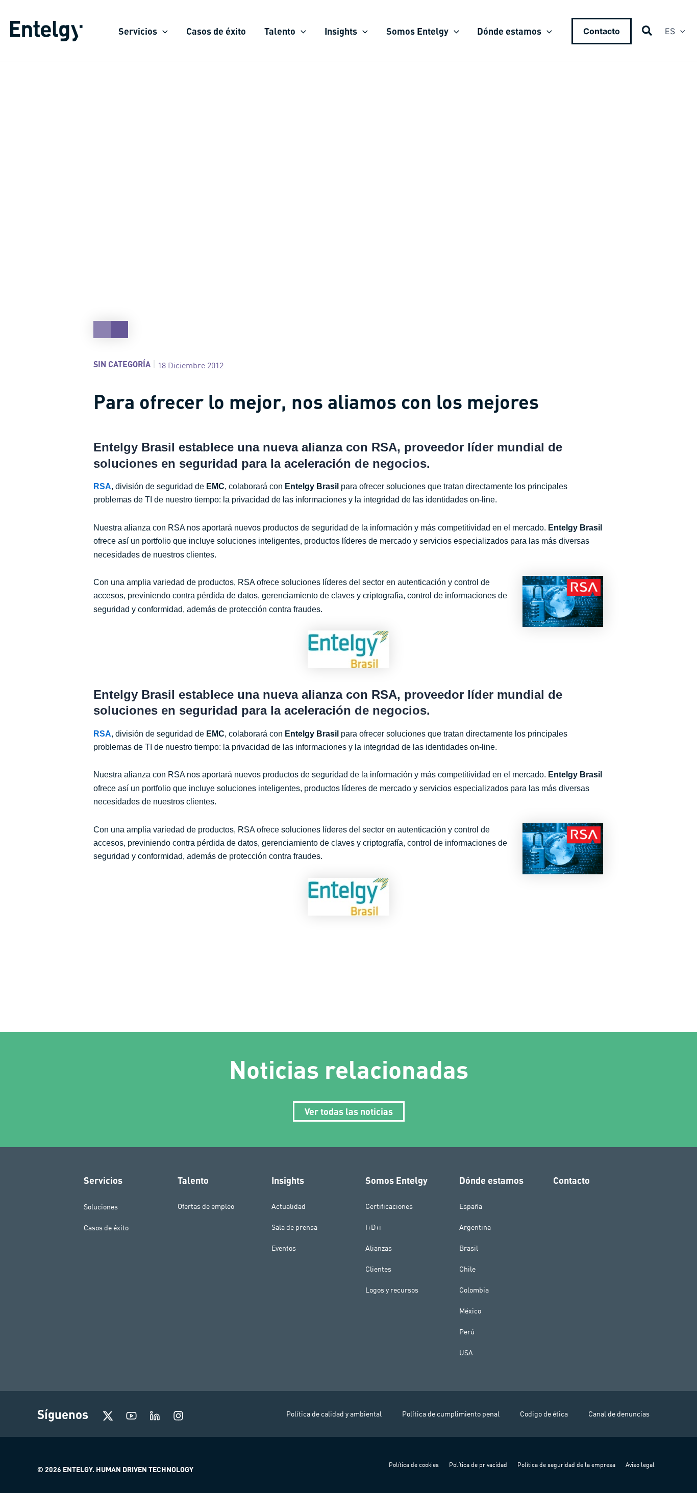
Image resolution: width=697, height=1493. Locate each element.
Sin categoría (122, 364)
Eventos (283, 1248)
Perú (467, 1331)
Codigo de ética (544, 1414)
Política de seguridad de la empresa (566, 1465)
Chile (467, 1269)
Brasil (468, 1248)
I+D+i (373, 1227)
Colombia (474, 1290)
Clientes (378, 1269)
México (470, 1310)
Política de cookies (414, 1465)
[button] (162, 31)
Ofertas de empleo (206, 1206)
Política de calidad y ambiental (334, 1414)
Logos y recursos (391, 1290)
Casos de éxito (106, 1227)
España (470, 1206)
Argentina (475, 1227)
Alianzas (378, 1248)
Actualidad (288, 1206)
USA (466, 1352)
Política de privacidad (478, 1465)
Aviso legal (640, 1465)
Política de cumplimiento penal (451, 1414)
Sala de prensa (294, 1227)
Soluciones (101, 1206)
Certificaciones (389, 1206)
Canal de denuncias (619, 1414)
